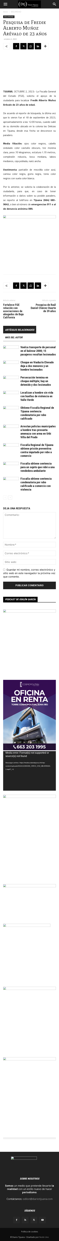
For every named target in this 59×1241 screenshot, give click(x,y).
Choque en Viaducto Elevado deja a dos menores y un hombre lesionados (37, 366)
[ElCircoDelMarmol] (29, 886)
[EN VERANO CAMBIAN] (29, 989)
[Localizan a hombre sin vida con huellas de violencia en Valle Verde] (11, 396)
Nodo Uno (44, 1237)
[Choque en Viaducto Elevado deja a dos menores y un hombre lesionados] (11, 366)
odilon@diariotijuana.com (38, 1199)
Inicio (5, 11)
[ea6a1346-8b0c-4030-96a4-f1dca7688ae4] (29, 797)
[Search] (54, 4)
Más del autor (13, 337)
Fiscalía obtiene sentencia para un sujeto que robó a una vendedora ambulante (37, 467)
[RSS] (25, 1220)
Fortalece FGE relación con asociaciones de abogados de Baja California (13, 311)
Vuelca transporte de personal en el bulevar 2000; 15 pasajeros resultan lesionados (38, 351)
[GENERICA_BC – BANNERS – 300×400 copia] (26, 926)
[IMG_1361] (29, 611)
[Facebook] (16, 46)
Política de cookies (29, 1231)
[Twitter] (23, 46)
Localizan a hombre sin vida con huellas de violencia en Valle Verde (36, 396)
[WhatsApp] (31, 46)
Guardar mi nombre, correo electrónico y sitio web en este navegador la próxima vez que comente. (29, 573)
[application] (29, 771)
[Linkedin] (38, 46)
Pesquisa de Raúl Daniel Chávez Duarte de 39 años (43, 308)
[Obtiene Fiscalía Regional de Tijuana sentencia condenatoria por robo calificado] (11, 411)
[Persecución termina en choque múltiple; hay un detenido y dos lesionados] (11, 381)
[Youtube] (42, 1220)
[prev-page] (5, 498)
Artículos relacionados (19, 329)
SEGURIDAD (16, 11)
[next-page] (10, 498)
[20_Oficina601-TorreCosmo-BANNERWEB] (29, 749)
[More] (45, 46)
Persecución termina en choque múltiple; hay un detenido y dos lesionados (35, 381)
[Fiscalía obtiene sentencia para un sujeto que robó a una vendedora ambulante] (11, 467)
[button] (5, 4)
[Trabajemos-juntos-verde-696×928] (29, 1059)
